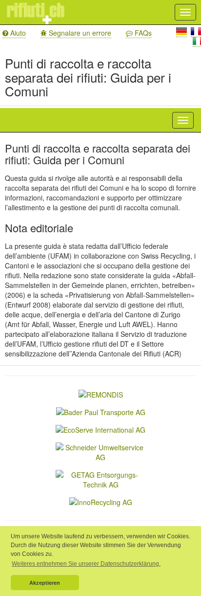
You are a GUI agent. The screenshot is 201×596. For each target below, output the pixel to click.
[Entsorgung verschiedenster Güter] (100, 501)
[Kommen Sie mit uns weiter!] (100, 411)
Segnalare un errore (79, 33)
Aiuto (17, 33)
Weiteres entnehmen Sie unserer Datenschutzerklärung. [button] (86, 563)
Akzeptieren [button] (44, 583)
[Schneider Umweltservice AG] (100, 451)
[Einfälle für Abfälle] (100, 479)
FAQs (142, 33)
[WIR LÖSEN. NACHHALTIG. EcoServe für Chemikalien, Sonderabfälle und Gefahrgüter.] (100, 429)
